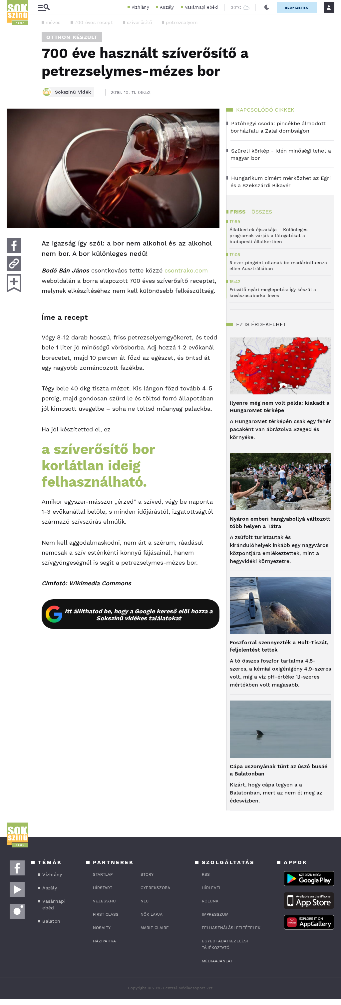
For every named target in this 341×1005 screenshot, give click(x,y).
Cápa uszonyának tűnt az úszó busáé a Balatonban (278, 770)
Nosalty (102, 927)
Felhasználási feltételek (231, 927)
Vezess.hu (104, 901)
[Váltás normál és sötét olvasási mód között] (267, 7)
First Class (106, 914)
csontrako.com (186, 270)
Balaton (51, 921)
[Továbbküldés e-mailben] (14, 263)
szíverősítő (139, 22)
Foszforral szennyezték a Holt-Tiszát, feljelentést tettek (279, 646)
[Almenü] (44, 7)
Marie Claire (155, 927)
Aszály (167, 7)
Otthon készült (72, 37)
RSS (206, 874)
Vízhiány (140, 7)
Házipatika (104, 941)
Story (147, 874)
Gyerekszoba (155, 887)
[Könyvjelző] (14, 283)
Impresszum (215, 914)
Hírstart (102, 887)
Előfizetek (296, 7)
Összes (261, 212)
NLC (145, 901)
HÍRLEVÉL (211, 887)
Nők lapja (152, 914)
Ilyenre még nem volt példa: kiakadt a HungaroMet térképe (279, 406)
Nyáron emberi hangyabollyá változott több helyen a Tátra (280, 522)
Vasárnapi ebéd (201, 7)
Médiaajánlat (217, 961)
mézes (53, 22)
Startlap (103, 874)
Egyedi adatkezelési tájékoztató (225, 944)
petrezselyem (181, 22)
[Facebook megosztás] (14, 245)
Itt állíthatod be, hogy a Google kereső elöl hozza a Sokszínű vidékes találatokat (138, 615)
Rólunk (210, 901)
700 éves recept (94, 22)
